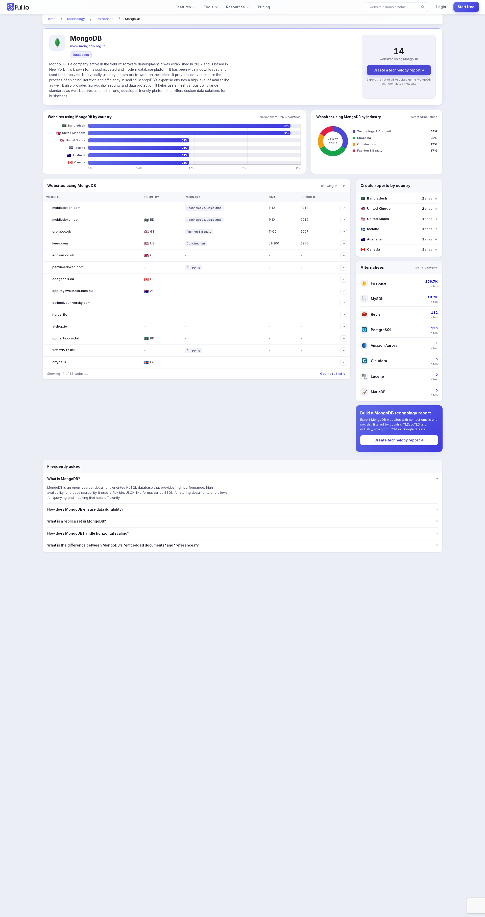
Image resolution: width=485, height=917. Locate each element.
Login (441, 7)
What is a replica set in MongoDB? (242, 521)
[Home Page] (45, 7)
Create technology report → (399, 440)
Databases (81, 55)
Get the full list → (333, 374)
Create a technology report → (399, 70)
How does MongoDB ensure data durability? (242, 509)
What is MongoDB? (242, 479)
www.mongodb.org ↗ (87, 46)
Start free (466, 7)
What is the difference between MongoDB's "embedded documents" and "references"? (242, 545)
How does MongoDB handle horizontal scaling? (242, 533)
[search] (423, 7)
